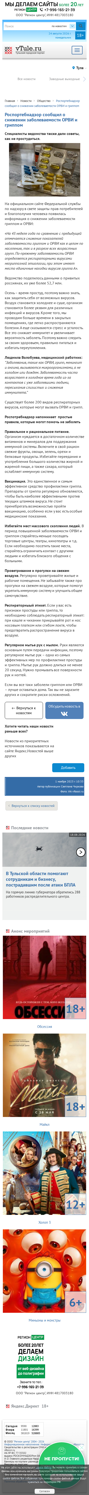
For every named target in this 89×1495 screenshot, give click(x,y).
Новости (26, 101)
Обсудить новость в (64, 706)
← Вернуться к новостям (24, 710)
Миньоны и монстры (55, 1308)
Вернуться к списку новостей (33, 806)
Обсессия (61, 1015)
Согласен (44, 1491)
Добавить (68, 767)
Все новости (27, 79)
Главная (10, 101)
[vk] (64, 714)
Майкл (62, 1113)
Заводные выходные (64, 79)
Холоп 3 (61, 1211)
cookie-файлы (44, 1467)
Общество (44, 101)
